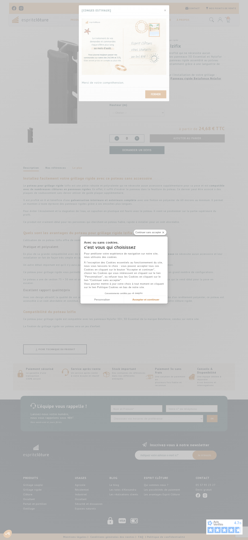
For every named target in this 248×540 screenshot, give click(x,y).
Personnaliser (102, 299)
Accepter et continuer (145, 299)
